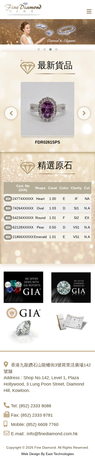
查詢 (8, 198)
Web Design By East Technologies (47, 454)
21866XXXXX (23, 237)
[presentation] (11, 113)
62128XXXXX (23, 227)
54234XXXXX (23, 218)
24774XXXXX (23, 199)
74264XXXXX (23, 208)
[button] (39, 49)
